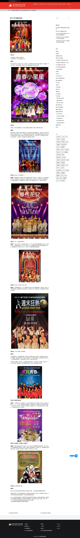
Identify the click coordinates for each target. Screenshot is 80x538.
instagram (58, 526)
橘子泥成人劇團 (59, 113)
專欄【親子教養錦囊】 (59, 107)
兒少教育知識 (58, 93)
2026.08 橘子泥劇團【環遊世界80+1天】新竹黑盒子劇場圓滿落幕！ (63, 34)
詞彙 (57, 178)
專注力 (62, 149)
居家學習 (67, 149)
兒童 (67, 141)
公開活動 (63, 4)
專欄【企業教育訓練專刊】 (60, 78)
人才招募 (42, 526)
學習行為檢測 (55, 4)
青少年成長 (58, 82)
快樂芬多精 (58, 154)
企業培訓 (57, 71)
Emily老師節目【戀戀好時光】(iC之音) (62, 62)
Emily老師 (58, 136)
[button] (76, 455)
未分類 (57, 127)
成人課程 (39, 4)
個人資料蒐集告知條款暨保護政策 (46, 530)
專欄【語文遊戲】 (60, 100)
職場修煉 (58, 172)
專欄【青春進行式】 (59, 104)
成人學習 (63, 157)
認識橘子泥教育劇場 (59, 111)
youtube (58, 528)
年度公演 (58, 152)
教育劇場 (62, 162)
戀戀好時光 (58, 157)
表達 (65, 175)
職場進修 (58, 175)
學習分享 (58, 149)
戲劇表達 (58, 162)
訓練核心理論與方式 (59, 109)
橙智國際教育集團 (43, 536)
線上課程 (67, 170)
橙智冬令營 (58, 89)
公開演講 (60, 4)
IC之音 (63, 136)
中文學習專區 (58, 96)
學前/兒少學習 (44, 4)
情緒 (63, 154)
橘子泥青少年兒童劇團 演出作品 (61, 31)
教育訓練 (58, 165)
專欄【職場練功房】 (59, 80)
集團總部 (64, 178)
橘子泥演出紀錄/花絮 (60, 120)
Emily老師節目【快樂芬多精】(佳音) (62, 60)
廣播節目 (66, 152)
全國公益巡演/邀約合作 (60, 122)
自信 (62, 175)
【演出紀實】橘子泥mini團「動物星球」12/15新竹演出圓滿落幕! (62, 38)
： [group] (12, 61)
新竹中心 (58, 167)
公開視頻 (68, 4)
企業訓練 (58, 141)
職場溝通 (62, 172)
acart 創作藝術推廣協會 (29, 530)
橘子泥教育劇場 (50, 4)
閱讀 (60, 178)
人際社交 (58, 139)
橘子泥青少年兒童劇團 (60, 116)
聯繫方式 (42, 528)
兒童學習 (57, 84)
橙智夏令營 (58, 91)
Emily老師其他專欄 (59, 69)
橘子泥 (62, 167)
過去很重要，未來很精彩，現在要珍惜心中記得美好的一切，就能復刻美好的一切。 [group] (18, 58)
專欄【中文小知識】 (60, 102)
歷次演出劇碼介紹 (60, 118)
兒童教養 (58, 144)
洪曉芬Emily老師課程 (59, 58)
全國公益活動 (63, 144)
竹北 (63, 170)
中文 (66, 136)
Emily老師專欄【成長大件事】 (61, 64)
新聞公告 (57, 51)
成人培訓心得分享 (59, 75)
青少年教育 (62, 180)
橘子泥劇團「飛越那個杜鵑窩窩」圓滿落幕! (62, 28)
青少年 (58, 180)
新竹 (67, 165)
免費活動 (62, 141)
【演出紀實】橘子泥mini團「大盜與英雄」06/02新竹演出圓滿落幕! (63, 41)
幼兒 (62, 152)
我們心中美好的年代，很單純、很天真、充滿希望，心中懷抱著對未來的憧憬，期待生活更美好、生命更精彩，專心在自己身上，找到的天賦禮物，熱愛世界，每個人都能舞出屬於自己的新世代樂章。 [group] (30, 64)
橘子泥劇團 (58, 170)
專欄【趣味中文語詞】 (60, 98)
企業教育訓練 (35, 4)
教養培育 (62, 165)
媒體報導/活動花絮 (59, 55)
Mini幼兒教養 (58, 87)
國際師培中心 (27, 526)
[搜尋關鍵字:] (63, 18)
